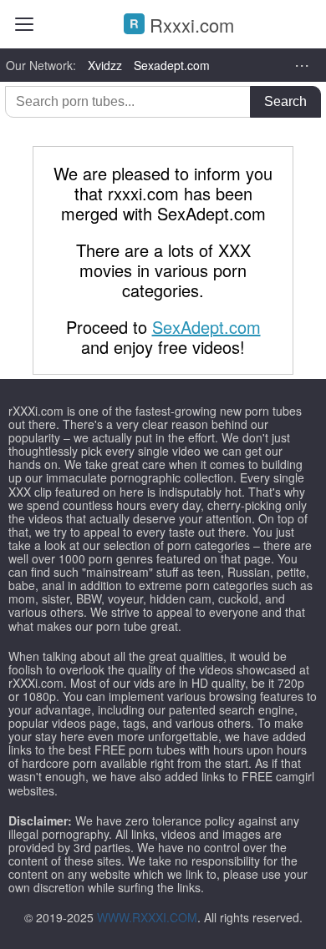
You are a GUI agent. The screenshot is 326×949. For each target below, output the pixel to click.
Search (285, 101)
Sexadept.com (172, 65)
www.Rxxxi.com (147, 917)
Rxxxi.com (189, 25)
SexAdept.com (206, 327)
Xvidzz (105, 65)
